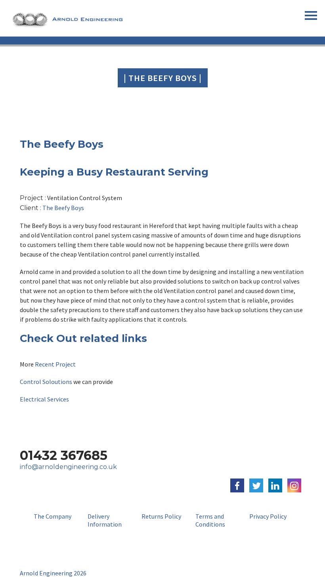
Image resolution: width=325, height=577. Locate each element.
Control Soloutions (46, 382)
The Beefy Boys (63, 208)
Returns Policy (161, 516)
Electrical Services (45, 399)
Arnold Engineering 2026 (53, 573)
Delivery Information (105, 520)
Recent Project (55, 364)
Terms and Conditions (210, 520)
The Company (52, 516)
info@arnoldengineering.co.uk (68, 467)
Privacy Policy (268, 516)
